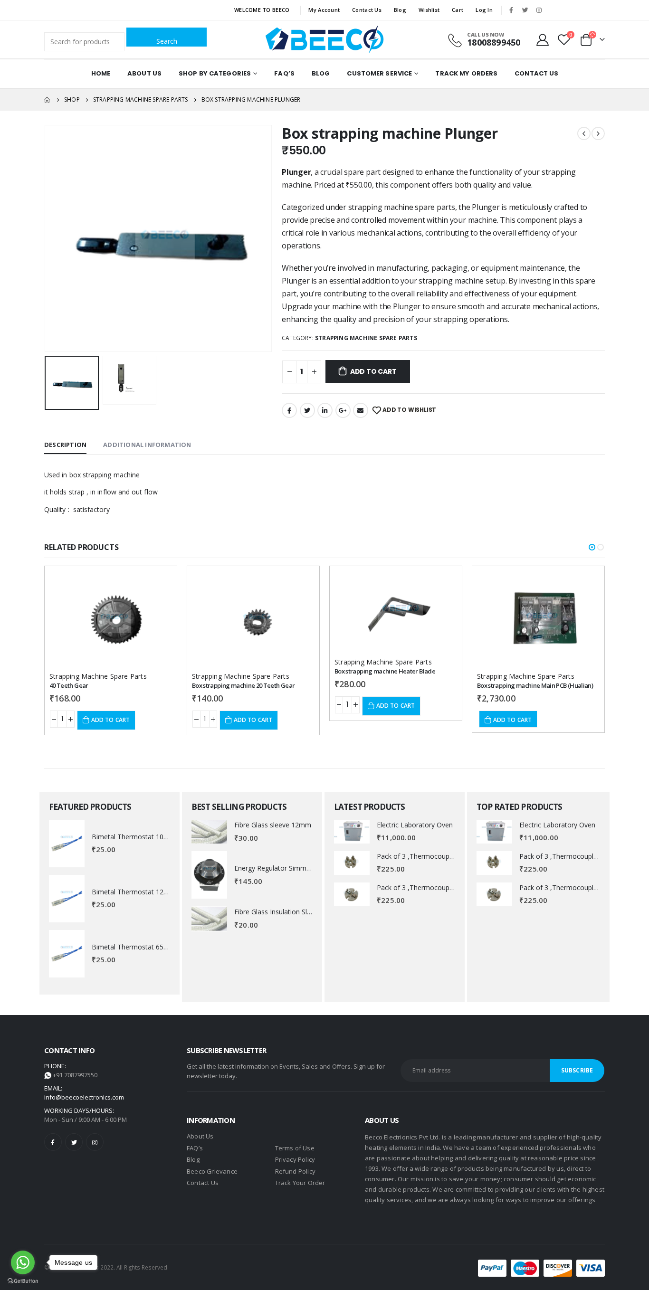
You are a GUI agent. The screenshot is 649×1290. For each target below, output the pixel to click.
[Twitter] (525, 10)
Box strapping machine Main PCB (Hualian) (535, 685)
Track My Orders (466, 73)
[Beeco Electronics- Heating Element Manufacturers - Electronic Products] (324, 39)
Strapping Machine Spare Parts (366, 338)
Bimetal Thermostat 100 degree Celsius (153, 836)
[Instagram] (539, 10)
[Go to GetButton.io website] (23, 1280)
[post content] (110, 618)
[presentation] (46, 238)
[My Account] (543, 39)
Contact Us (367, 9)
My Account (324, 9)
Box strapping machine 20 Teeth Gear (243, 685)
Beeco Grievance (212, 1171)
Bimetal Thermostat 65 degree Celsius (151, 946)
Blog (400, 9)
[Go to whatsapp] (23, 1262)
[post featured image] (67, 843)
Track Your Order (300, 1182)
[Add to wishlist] (156, 582)
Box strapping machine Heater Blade (384, 671)
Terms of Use (295, 1148)
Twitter (307, 410)
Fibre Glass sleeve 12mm (272, 824)
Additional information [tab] (147, 444)
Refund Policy (295, 1171)
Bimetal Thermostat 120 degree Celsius (153, 891)
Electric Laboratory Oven (415, 824)
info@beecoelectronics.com (84, 1097)
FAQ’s (284, 73)
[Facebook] (511, 10)
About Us (144, 73)
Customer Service (379, 73)
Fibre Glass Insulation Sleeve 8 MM (288, 911)
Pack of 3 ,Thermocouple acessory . (432, 856)
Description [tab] (65, 444)
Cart (457, 9)
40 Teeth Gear (68, 685)
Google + (343, 410)
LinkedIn (325, 410)
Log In (484, 9)
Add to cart (373, 371)
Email (360, 410)
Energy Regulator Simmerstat (279, 868)
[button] (592, 547)
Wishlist (429, 9)
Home (100, 73)
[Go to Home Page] (47, 100)
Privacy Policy (295, 1159)
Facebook (289, 410)
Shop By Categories (215, 73)
